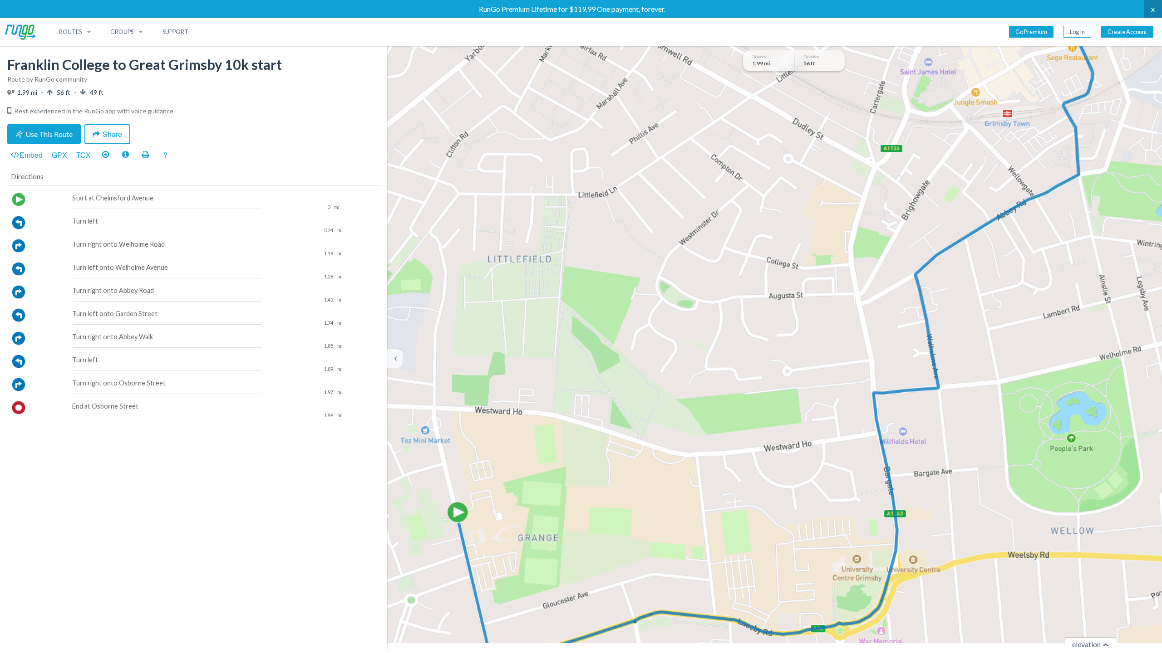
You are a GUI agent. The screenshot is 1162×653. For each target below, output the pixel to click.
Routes (70, 31)
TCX (83, 155)
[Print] (145, 155)
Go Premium (1031, 31)
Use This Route (49, 134)
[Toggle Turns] (105, 155)
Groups (121, 31)
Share (112, 134)
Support (175, 31)
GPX (59, 155)
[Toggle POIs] (125, 155)
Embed (31, 155)
